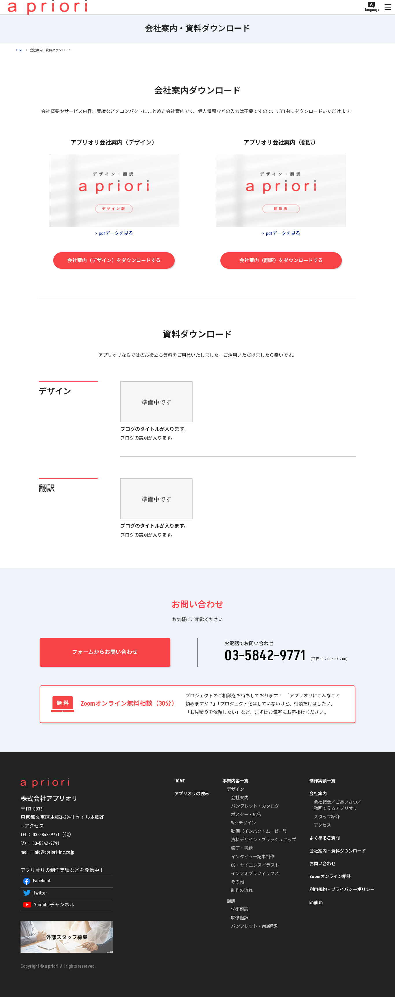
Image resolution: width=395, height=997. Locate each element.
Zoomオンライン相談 (330, 877)
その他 (237, 882)
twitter (40, 893)
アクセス (34, 826)
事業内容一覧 (235, 781)
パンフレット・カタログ (255, 806)
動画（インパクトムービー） (260, 831)
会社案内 (239, 798)
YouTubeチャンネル (54, 905)
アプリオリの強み (191, 794)
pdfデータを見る (116, 233)
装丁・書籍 (242, 848)
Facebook (42, 881)
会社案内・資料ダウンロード (337, 851)
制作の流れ (242, 891)
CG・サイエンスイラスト (255, 865)
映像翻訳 (239, 918)
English (316, 902)
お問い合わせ (322, 864)
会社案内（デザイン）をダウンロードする (114, 260)
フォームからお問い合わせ (105, 652)
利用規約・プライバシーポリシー (341, 890)
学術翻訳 (239, 910)
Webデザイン (243, 823)
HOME (19, 50)
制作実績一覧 (322, 781)
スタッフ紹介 (327, 817)
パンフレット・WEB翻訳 (254, 926)
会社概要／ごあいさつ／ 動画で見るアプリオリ (337, 805)
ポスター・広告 (246, 815)
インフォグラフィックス (255, 874)
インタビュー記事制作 (252, 857)
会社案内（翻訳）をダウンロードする (281, 260)
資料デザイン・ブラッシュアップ (263, 840)
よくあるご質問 (324, 838)
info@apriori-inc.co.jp (54, 852)
